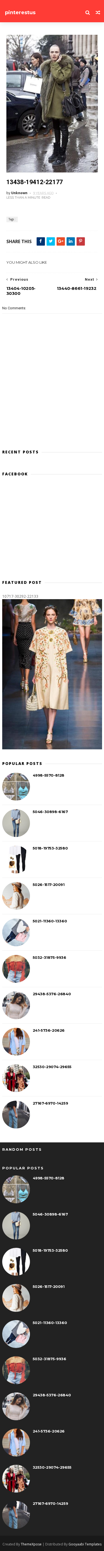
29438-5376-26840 (52, 994)
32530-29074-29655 (52, 1067)
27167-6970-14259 (50, 1103)
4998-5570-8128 (48, 775)
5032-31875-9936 (49, 957)
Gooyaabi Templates (85, 1544)
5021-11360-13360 (50, 921)
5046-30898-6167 (50, 811)
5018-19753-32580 (50, 848)
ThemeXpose (31, 1544)
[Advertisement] (52, 530)
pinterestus (20, 12)
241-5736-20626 (49, 1030)
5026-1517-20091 (49, 884)
